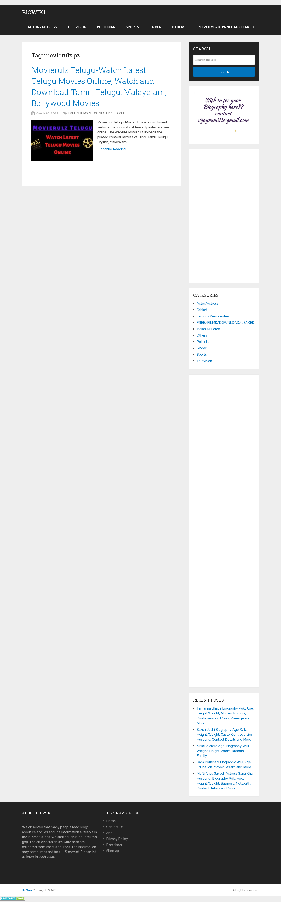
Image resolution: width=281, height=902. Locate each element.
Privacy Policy (117, 839)
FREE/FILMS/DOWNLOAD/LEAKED (225, 27)
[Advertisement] (224, 215)
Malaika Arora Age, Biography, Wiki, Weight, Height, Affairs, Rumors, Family (223, 751)
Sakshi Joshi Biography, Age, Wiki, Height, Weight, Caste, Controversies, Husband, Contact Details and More (225, 734)
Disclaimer (114, 845)
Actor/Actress (42, 27)
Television (77, 27)
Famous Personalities (213, 316)
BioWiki (33, 12)
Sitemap (112, 851)
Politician (106, 27)
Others (178, 27)
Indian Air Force (208, 329)
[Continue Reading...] (112, 149)
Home (111, 821)
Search (224, 72)
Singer (155, 27)
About (111, 833)
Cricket (202, 310)
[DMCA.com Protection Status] (12, 899)
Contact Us (114, 827)
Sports (132, 27)
